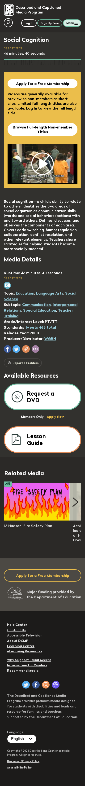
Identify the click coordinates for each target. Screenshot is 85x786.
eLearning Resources (24, 651)
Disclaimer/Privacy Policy (23, 761)
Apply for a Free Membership (42, 83)
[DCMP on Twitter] (26, 685)
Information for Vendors (27, 665)
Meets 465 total (41, 327)
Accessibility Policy (19, 767)
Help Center (17, 625)
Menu (70, 23)
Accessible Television (24, 635)
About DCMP (17, 641)
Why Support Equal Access (29, 660)
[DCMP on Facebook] (36, 685)
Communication (36, 304)
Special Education (39, 310)
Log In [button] (29, 23)
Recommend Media (22, 670)
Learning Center (20, 646)
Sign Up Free (50, 23)
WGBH (50, 338)
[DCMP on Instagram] (46, 685)
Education (25, 293)
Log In (31, 108)
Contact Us (16, 630)
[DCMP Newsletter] (56, 685)
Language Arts (49, 293)
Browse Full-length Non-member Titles (42, 129)
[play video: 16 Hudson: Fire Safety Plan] (37, 519)
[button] (7, 349)
